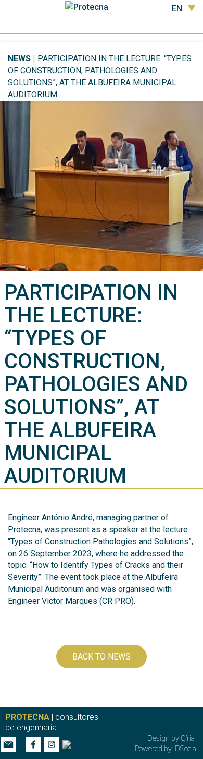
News (19, 59)
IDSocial (185, 748)
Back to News (101, 657)
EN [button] (177, 9)
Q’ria (188, 738)
